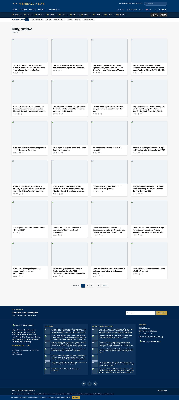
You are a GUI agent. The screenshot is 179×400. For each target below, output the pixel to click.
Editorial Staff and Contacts (148, 331)
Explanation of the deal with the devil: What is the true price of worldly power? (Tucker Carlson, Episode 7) (69, 363)
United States (59, 19)
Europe (48, 19)
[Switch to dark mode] (155, 9)
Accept (76, 397)
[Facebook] (83, 383)
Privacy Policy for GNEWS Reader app (151, 337)
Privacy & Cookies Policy (147, 334)
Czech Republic (37, 19)
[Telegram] (95, 383)
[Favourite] (22, 73)
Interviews (53, 9)
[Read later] (20, 73)
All (27, 19)
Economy (23, 9)
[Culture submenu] (46, 9)
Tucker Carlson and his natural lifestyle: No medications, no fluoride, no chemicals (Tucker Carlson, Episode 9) (68, 349)
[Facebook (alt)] (89, 383)
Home (15, 9)
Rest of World (88, 19)
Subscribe (161, 313)
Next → (105, 285)
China (70, 19)
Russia (77, 19)
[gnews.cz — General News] (28, 3)
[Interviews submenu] (59, 9)
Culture (41, 9)
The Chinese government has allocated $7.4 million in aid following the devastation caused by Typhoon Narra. (115, 336)
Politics (32, 9)
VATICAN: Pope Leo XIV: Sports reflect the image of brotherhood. (65, 369)
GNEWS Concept (144, 328)
